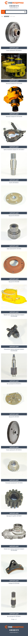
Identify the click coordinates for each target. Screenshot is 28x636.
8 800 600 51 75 (14, 6)
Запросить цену (14, 48)
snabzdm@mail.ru (14, 8)
